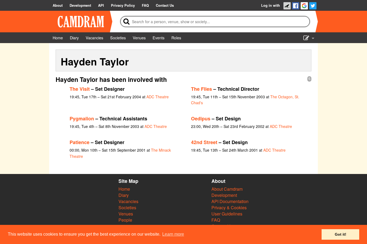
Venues (125, 214)
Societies (127, 207)
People (125, 220)
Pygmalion (82, 118)
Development (224, 195)
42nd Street (204, 142)
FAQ (215, 220)
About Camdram (227, 189)
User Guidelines (226, 214)
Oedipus (200, 118)
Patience (79, 142)
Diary (123, 195)
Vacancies (128, 201)
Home (124, 189)
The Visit (80, 88)
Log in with (270, 5)
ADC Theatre (157, 96)
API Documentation (230, 201)
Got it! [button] (340, 234)
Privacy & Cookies (229, 207)
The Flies (201, 88)
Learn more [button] (173, 234)
